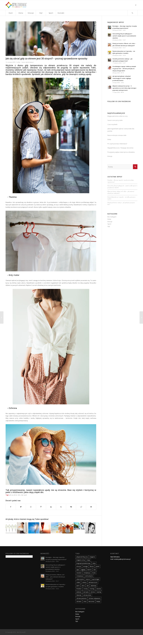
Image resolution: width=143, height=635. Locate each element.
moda (94, 573)
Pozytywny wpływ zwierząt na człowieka (121, 152)
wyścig (99, 592)
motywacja (79, 576)
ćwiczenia (91, 601)
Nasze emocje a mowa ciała (116, 135)
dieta (94, 563)
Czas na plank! (112, 124)
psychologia (95, 579)
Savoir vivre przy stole (115, 120)
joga (77, 569)
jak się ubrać (13, 495)
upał (25, 495)
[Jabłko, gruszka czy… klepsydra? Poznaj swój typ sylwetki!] (11, 527)
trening (92, 588)
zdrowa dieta (87, 595)
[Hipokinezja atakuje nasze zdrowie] (45, 527)
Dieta (109, 139)
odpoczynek (80, 579)
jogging (83, 569)
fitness (92, 566)
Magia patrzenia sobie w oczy (117, 116)
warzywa (86, 592)
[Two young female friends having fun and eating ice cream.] (51, 38)
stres (83, 585)
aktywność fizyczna (82, 557)
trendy (86, 588)
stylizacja (93, 585)
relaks (78, 582)
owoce (88, 579)
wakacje (78, 592)
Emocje (109, 156)
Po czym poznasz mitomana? (117, 144)
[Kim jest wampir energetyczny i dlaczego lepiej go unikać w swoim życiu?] (141, 317)
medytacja (87, 573)
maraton (79, 573)
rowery (84, 582)
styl (22, 495)
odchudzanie (89, 576)
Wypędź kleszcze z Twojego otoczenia (120, 148)
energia (85, 566)
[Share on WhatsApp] (31, 507)
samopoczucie (93, 582)
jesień (97, 566)
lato (19, 495)
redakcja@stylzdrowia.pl (122, 559)
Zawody (78, 595)
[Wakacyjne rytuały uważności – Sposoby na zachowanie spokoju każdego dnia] (67, 527)
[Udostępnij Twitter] (21, 507)
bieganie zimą (80, 560)
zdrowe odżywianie (94, 598)
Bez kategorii (111, 217)
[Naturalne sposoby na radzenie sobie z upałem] (33, 527)
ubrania (98, 588)
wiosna (93, 592)
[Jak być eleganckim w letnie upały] (79, 526)
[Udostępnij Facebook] (11, 507)
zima (84, 601)
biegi (88, 560)
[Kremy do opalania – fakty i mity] (56, 527)
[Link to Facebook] (135, 5)
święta (98, 601)
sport (78, 585)
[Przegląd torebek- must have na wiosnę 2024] (22, 527)
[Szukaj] (132, 13)
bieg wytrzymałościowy (83, 563)
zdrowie (78, 601)
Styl (19, 62)
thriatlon (79, 588)
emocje (78, 566)
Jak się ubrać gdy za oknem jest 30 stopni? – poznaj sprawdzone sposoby (46, 58)
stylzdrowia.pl (30, 62)
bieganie (92, 557)
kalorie (89, 569)
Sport (109, 224)
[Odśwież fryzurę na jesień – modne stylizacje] (90, 527)
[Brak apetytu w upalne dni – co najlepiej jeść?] (1, 317)
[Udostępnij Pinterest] (41, 507)
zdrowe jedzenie (81, 598)
